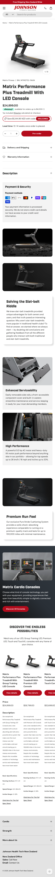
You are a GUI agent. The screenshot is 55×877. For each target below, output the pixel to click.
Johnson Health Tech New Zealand (20, 871)
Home (5, 23)
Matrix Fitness (8, 80)
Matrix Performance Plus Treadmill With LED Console (28, 23)
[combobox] (27, 14)
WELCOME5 (43, 119)
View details (11, 693)
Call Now (13, 859)
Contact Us (14, 862)
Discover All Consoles (15, 609)
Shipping (17, 113)
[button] (51, 8)
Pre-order (36, 133)
